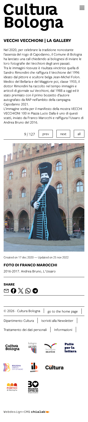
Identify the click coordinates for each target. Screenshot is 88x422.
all (79, 133)
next (63, 133)
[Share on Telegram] (35, 290)
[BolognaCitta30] (33, 388)
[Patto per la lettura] (71, 348)
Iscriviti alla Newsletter (57, 320)
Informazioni (63, 329)
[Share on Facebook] (13, 290)
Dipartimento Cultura (19, 320)
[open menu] (82, 8)
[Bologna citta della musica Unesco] (13, 368)
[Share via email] (6, 290)
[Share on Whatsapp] (28, 290)
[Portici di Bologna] (12, 388)
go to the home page (63, 311)
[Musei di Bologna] (32, 348)
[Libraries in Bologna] (50, 348)
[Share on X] (20, 290)
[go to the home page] (44, 17)
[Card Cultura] (54, 368)
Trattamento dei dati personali (25, 329)
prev (45, 133)
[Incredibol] (34, 368)
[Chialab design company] (27, 408)
